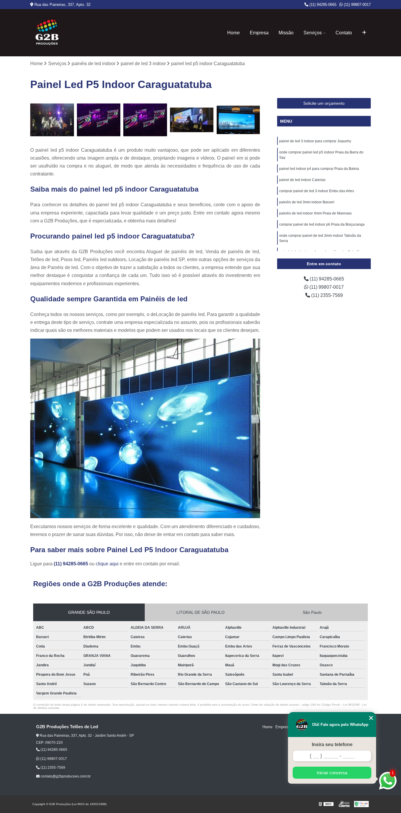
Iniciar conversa (332, 772)
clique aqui (107, 563)
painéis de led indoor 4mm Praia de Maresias (315, 213)
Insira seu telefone (332, 744)
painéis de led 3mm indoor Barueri (306, 202)
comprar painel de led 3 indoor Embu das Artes (316, 191)
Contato (344, 32)
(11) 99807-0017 (357, 4)
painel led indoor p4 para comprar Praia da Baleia (319, 169)
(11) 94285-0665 (322, 4)
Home (233, 32)
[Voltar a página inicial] (46, 32)
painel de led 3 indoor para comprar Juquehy (315, 141)
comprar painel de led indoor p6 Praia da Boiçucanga (322, 224)
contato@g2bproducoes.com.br (65, 776)
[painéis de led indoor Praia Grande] (52, 120)
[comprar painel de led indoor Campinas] (145, 120)
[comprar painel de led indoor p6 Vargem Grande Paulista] (238, 120)
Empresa (259, 32)
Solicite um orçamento (324, 103)
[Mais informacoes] (364, 33)
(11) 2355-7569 (326, 295)
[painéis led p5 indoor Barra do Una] (99, 120)
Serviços (313, 32)
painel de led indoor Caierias (302, 180)
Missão (286, 32)
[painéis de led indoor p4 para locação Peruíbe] (192, 120)
